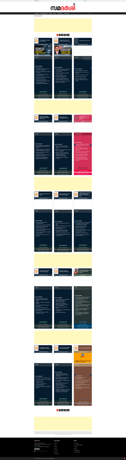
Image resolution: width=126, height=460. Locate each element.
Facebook (55, 443)
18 (64, 34)
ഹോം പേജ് (36, 13)
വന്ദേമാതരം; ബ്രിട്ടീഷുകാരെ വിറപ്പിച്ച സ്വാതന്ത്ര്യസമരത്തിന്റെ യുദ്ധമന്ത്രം (85, 271)
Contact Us (56, 450)
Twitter (55, 444)
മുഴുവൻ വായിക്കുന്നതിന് (43, 91)
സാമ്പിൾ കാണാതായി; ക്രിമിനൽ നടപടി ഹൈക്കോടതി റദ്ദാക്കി (64, 348)
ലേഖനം (54, 13)
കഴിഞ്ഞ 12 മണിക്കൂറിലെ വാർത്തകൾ (43, 95)
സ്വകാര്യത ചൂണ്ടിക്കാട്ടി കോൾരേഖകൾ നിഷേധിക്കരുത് (64, 271)
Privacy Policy (56, 453)
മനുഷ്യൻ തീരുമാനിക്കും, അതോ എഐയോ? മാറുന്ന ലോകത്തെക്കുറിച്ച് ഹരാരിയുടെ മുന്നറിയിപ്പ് (84, 117)
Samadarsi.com (42, 458)
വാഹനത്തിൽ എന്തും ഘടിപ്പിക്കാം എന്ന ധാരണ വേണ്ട (44, 41)
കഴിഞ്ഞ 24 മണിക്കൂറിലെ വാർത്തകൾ (43, 97)
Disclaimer (56, 451)
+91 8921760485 (46, 446)
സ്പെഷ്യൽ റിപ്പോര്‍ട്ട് (43, 13)
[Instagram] (86, 1)
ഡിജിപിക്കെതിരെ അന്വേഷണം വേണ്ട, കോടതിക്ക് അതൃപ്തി (44, 271)
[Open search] (90, 13)
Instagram (56, 446)
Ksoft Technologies (51, 458)
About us (55, 448)
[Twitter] (85, 1)
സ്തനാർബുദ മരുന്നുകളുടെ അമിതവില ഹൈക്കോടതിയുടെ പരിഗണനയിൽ (44, 117)
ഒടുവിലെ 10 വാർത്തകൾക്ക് (83, 93)
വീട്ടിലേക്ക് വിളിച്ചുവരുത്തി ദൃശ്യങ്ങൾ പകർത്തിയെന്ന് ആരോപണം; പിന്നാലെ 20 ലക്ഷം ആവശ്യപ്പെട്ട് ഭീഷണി (85, 194)
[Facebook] (84, 1)
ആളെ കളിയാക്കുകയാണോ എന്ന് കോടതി (44, 194)
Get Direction (37, 448)
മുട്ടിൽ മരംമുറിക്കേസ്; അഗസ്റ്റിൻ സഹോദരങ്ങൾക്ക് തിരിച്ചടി (64, 194)
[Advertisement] (63, 25)
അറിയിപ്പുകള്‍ (60, 13)
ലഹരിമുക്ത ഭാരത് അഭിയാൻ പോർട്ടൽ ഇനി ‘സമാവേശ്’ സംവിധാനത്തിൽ (83, 361)
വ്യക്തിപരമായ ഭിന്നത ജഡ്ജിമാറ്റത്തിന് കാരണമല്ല (64, 117)
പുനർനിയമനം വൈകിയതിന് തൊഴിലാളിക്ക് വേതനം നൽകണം (44, 348)
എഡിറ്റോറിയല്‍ (66, 13)
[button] (75, 68)
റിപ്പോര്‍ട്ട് (50, 13)
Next (68, 34)
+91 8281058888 (40, 446)
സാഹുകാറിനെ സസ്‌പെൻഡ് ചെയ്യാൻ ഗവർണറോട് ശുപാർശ (64, 41)
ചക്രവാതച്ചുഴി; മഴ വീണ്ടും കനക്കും (84, 40)
